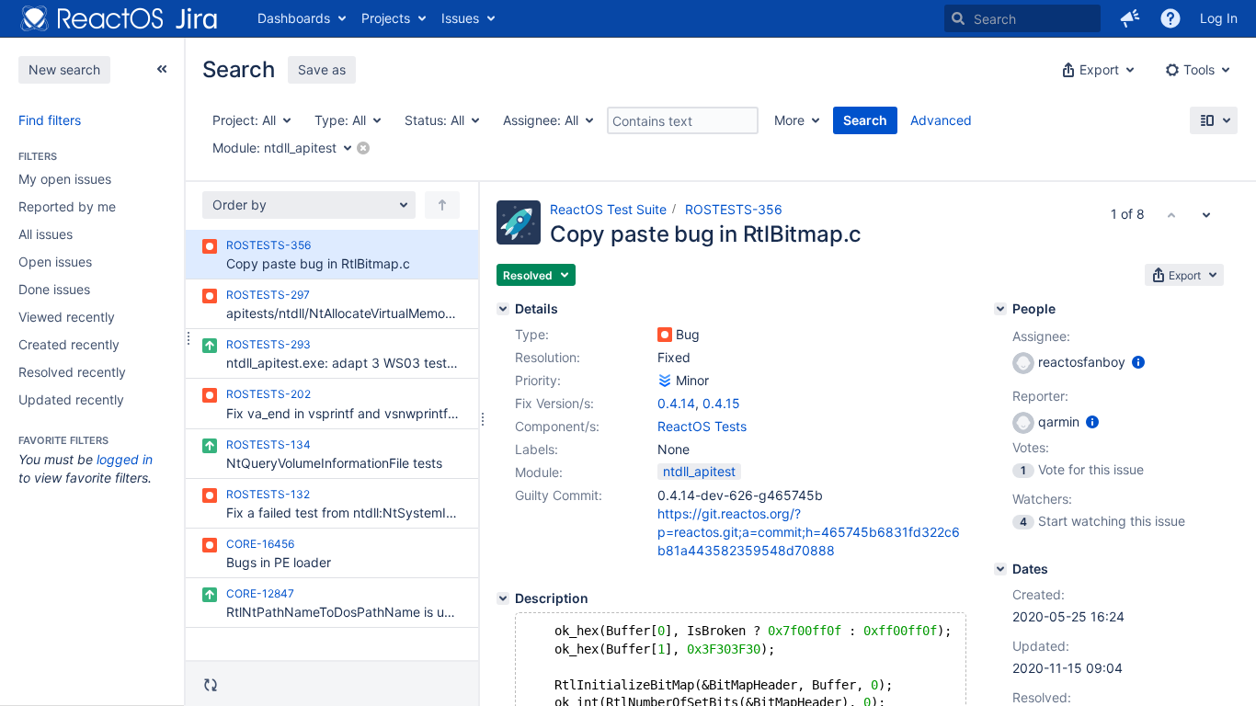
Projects (385, 18)
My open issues (64, 179)
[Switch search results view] (1214, 120)
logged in (125, 459)
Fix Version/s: (554, 403)
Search (865, 120)
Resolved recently (72, 372)
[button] (1130, 18)
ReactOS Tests (702, 426)
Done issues (54, 289)
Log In (1219, 18)
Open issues (55, 261)
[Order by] (442, 205)
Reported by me (67, 206)
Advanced (941, 120)
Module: (539, 472)
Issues (460, 18)
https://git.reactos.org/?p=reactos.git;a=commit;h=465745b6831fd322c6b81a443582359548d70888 (808, 532)
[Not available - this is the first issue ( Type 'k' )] (1171, 214)
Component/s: (557, 426)
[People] (1000, 308)
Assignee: (1041, 336)
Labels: (536, 449)
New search (64, 69)
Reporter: (1040, 396)
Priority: (538, 380)
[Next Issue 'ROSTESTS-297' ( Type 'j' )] (1206, 214)
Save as (322, 69)
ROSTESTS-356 (733, 209)
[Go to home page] (119, 18)
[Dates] (1000, 569)
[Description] (503, 598)
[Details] (503, 308)
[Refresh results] (210, 685)
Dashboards (293, 18)
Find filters (49, 120)
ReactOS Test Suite (608, 209)
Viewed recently (66, 317)
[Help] (1170, 18)
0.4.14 (676, 403)
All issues (45, 234)
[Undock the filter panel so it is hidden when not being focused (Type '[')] (162, 69)
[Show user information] (1138, 362)
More (789, 120)
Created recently (69, 344)
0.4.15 (721, 403)
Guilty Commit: (558, 495)
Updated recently (71, 399)
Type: (532, 334)
